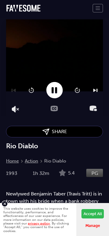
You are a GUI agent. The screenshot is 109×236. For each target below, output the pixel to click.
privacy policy (39, 223)
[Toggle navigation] (98, 8)
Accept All (93, 213)
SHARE (58, 131)
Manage (92, 225)
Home (12, 161)
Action (31, 161)
